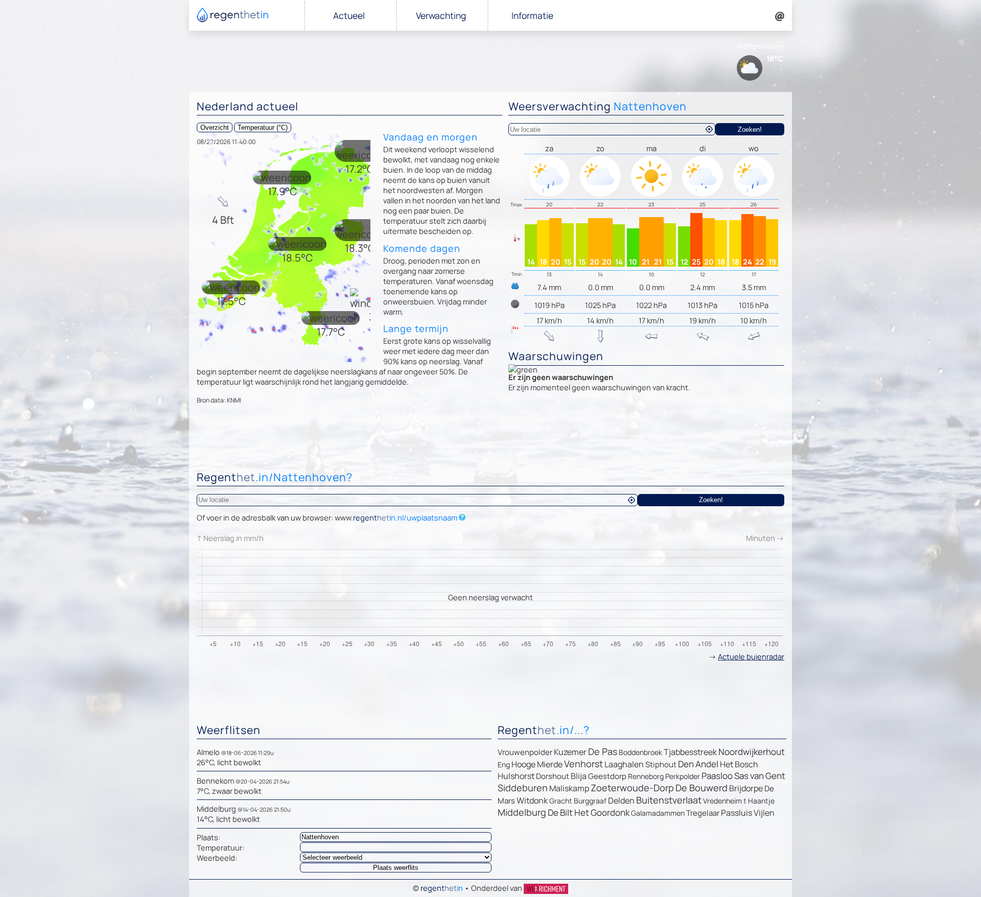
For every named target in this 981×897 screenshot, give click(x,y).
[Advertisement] (490, 440)
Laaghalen (624, 764)
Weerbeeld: (217, 858)
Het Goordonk (601, 812)
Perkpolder (682, 776)
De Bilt (560, 812)
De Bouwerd (701, 788)
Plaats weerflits (395, 867)
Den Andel (698, 764)
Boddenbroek (640, 752)
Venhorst (583, 764)
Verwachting (441, 15)
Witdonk (532, 800)
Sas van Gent (759, 776)
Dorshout (552, 776)
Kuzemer (570, 752)
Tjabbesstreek (690, 752)
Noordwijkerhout (751, 752)
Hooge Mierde (537, 764)
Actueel (349, 15)
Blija (579, 776)
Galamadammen (658, 813)
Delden (621, 800)
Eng (504, 764)
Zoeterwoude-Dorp (632, 788)
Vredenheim (722, 801)
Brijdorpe (746, 788)
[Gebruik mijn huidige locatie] (709, 129)
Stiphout (660, 764)
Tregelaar (702, 813)
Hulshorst (516, 776)
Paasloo (717, 776)
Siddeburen (523, 788)
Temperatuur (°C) (263, 127)
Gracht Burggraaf (577, 801)
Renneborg (646, 776)
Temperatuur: (220, 847)
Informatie (532, 15)
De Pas (602, 751)
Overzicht (214, 127)
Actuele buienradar (751, 656)
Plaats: (208, 837)
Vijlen (764, 812)
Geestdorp (607, 776)
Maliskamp (569, 788)
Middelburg (522, 812)
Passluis (736, 812)
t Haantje (759, 801)
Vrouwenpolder (525, 752)
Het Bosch (739, 764)
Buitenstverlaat (669, 800)
